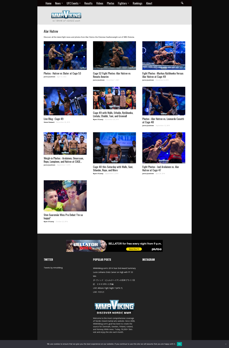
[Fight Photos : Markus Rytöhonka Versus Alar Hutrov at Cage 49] (163, 55)
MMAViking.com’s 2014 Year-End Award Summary (114, 268)
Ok (179, 344)
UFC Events (72, 3)
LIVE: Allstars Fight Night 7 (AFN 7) (107, 288)
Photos (110, 3)
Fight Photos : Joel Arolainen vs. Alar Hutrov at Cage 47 (160, 168)
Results (88, 3)
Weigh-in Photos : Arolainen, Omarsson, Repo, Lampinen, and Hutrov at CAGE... (64, 159)
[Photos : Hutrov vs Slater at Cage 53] (65, 55)
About (149, 3)
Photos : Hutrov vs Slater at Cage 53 (62, 73)
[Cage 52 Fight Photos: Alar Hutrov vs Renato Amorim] (114, 55)
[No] (225, 344)
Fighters (122, 3)
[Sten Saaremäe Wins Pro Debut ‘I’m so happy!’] (65, 195)
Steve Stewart (49, 122)
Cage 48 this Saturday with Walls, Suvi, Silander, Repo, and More (113, 168)
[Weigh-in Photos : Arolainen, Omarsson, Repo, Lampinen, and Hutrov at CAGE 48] (65, 143)
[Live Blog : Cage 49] (65, 101)
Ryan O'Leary (98, 119)
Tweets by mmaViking (53, 267)
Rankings (137, 3)
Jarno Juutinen (49, 77)
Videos (99, 3)
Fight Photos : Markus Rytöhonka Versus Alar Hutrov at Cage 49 (162, 75)
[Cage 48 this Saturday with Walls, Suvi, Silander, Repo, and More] (114, 147)
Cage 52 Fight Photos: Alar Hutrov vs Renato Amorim (112, 75)
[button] (182, 3)
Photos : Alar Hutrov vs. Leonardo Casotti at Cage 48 (163, 120)
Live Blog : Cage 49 (53, 119)
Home (48, 3)
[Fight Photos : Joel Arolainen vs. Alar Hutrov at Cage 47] (163, 147)
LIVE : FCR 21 (98, 292)
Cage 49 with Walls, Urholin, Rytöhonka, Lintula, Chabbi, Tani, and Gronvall (113, 114)
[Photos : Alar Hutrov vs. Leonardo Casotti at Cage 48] (163, 101)
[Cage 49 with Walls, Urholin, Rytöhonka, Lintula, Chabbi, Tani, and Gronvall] (114, 98)
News (58, 3)
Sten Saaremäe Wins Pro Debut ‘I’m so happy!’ (63, 216)
